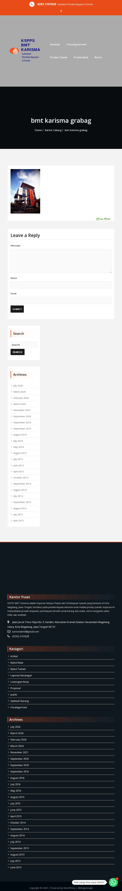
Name (14, 277)
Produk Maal (81, 57)
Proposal (15, 688)
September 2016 (22, 428)
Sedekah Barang (19, 701)
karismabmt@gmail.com (25, 631)
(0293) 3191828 (20, 636)
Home (38, 130)
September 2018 (22, 422)
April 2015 (19, 471)
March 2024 (20, 403)
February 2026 (21, 397)
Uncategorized (18, 707)
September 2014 (22, 483)
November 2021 (22, 410)
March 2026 (20, 391)
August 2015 (20, 453)
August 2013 (20, 508)
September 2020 (22, 416)
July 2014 (18, 495)
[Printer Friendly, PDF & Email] (103, 219)
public (13, 694)
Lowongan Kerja (19, 681)
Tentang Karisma (76, 44)
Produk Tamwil (58, 57)
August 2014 (20, 489)
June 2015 (19, 465)
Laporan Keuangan (21, 675)
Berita (98, 57)
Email (13, 293)
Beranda (55, 44)
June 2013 (19, 520)
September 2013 (22, 502)
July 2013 (18, 514)
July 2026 (18, 385)
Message (15, 245)
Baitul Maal (16, 662)
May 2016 (19, 446)
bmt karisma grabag (76, 130)
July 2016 (18, 440)
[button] (113, 882)
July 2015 (18, 459)
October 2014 (21, 477)
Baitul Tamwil (18, 669)
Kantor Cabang (53, 130)
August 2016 (20, 434)
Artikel (14, 656)
